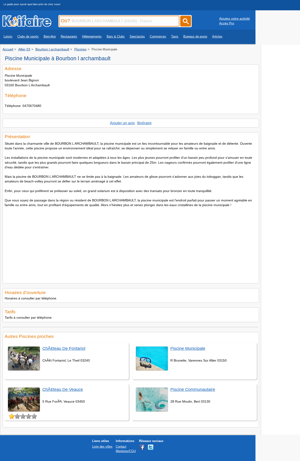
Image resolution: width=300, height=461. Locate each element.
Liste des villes (102, 446)
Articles (217, 36)
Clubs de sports (28, 36)
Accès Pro (226, 23)
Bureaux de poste (195, 36)
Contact (121, 446)
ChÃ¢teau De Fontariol (63, 348)
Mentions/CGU (126, 451)
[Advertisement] (131, 244)
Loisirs (8, 36)
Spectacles (137, 36)
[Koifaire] (26, 25)
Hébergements (92, 36)
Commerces (158, 36)
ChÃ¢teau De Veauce (62, 389)
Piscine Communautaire (192, 389)
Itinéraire (144, 123)
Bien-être (50, 36)
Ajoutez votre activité (234, 18)
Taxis (174, 36)
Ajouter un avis (122, 123)
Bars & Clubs (116, 36)
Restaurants (69, 36)
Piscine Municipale (187, 348)
